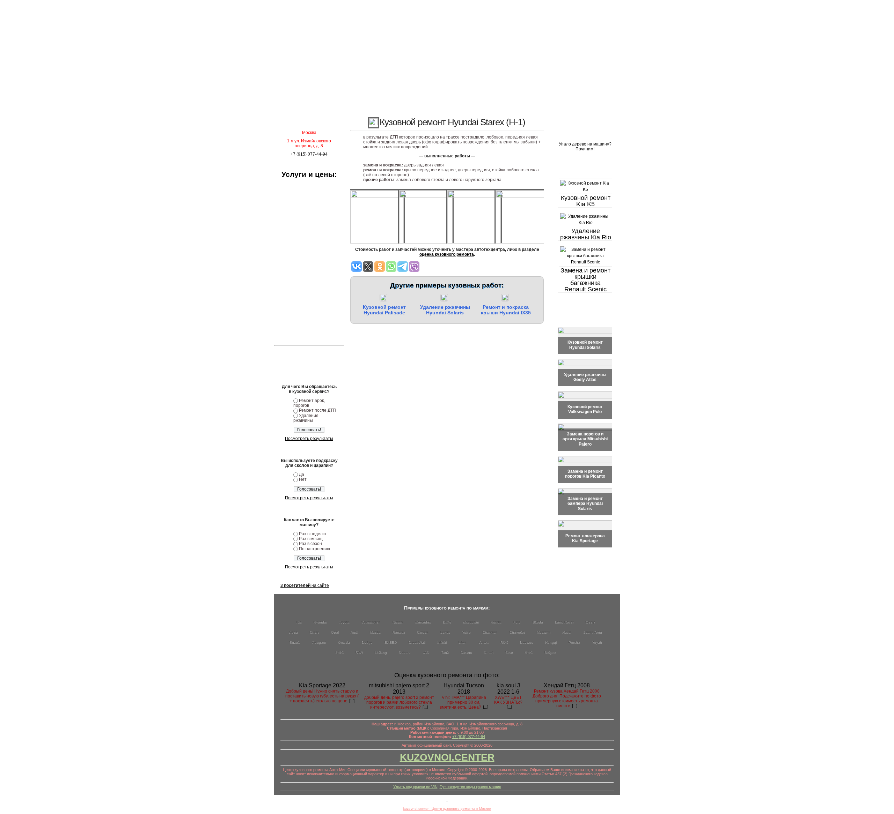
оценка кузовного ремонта (446, 254)
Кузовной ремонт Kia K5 (585, 201)
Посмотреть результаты (309, 438)
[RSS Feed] (280, 787)
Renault (398, 632)
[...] (351, 701)
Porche (574, 642)
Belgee (550, 652)
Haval (566, 632)
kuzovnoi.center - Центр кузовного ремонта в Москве (447, 809)
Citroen (422, 632)
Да (301, 474)
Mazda (374, 632)
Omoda (344, 642)
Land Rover (564, 622)
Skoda (537, 622)
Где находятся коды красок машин (470, 787)
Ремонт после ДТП (317, 410)
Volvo (466, 632)
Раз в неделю (312, 533)
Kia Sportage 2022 (322, 685)
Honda (495, 622)
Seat (509, 652)
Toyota (343, 622)
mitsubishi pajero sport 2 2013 (399, 688)
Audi (354, 632)
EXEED (390, 642)
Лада (293, 632)
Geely (590, 622)
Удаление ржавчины (305, 418)
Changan (489, 632)
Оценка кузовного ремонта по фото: (447, 675)
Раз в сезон (310, 543)
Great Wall (416, 642)
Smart (488, 652)
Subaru (404, 652)
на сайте (304, 585)
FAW (358, 652)
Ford (516, 622)
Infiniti (441, 642)
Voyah (597, 642)
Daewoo (526, 642)
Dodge (366, 642)
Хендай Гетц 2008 (567, 685)
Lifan (462, 642)
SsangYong (592, 632)
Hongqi (550, 642)
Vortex (483, 642)
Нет (303, 479)
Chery (314, 632)
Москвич (543, 632)
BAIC (339, 652)
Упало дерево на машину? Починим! (585, 146)
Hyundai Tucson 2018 (464, 688)
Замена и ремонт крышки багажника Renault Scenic (585, 280)
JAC (425, 652)
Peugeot (319, 642)
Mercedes (423, 622)
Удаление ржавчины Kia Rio (585, 234)
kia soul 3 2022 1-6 (508, 688)
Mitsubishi (470, 622)
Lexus (445, 632)
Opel (334, 632)
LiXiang (380, 652)
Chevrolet (517, 632)
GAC (528, 652)
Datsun (466, 652)
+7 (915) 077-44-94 (309, 154)
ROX (504, 642)
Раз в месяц (311, 538)
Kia (298, 622)
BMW (446, 622)
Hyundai (320, 622)
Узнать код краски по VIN (415, 787)
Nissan (397, 622)
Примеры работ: (585, 167)
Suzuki (294, 642)
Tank (444, 652)
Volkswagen (370, 622)
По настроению (314, 548)
